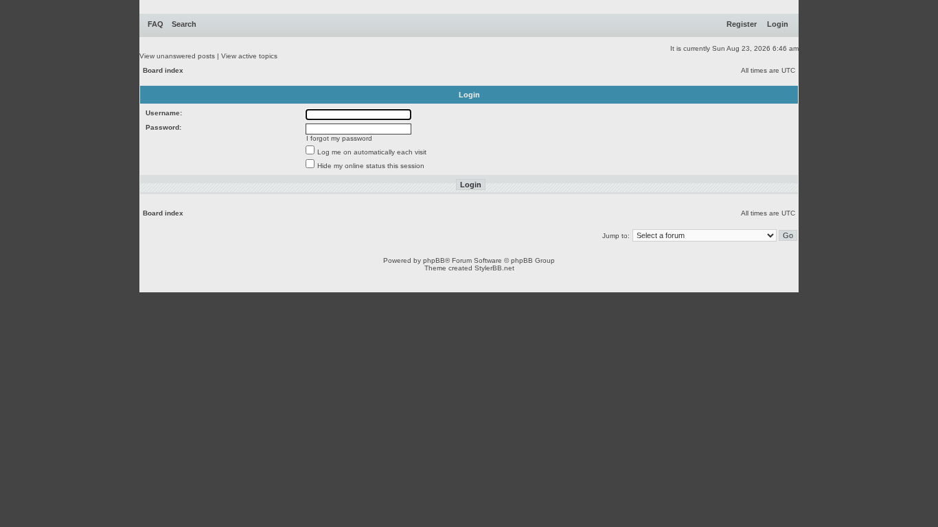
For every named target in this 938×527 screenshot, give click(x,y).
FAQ (155, 24)
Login (777, 24)
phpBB (434, 260)
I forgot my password (339, 138)
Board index (163, 70)
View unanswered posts (177, 56)
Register (742, 24)
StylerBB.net (494, 268)
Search (184, 24)
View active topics (249, 56)
